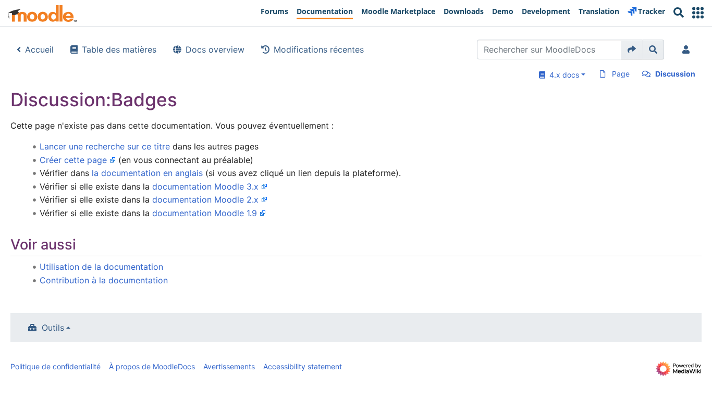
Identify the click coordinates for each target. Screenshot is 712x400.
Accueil (39, 49)
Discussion (675, 73)
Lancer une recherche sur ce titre (105, 146)
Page (621, 73)
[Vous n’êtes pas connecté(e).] (688, 49)
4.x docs (562, 74)
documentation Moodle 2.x (205, 199)
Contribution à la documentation (104, 280)
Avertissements (229, 366)
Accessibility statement (302, 366)
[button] (698, 13)
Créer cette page (73, 160)
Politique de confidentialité (55, 366)
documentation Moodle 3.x (205, 186)
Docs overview (215, 49)
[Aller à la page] (632, 49)
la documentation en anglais (147, 173)
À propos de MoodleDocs (152, 366)
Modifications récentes (319, 49)
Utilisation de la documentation (101, 266)
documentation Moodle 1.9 (204, 213)
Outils (53, 327)
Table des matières (119, 49)
